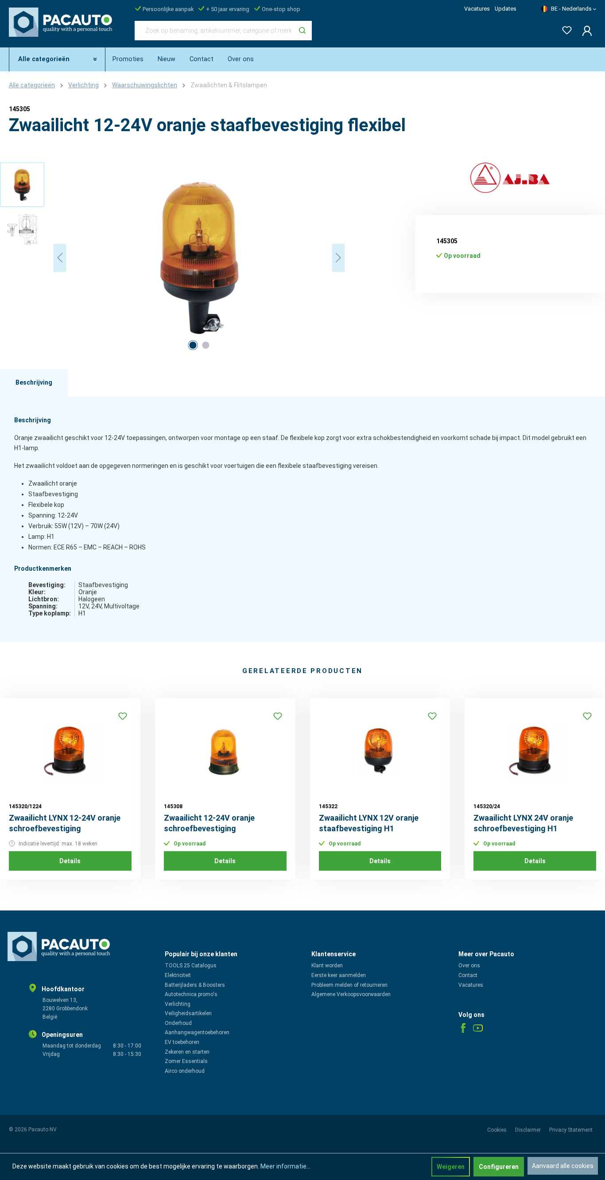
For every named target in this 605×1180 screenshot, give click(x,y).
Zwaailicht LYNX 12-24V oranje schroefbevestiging (64, 823)
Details (70, 861)
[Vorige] (59, 257)
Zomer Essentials (186, 1061)
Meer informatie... (285, 1166)
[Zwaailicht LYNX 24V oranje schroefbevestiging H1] (534, 751)
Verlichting (177, 1004)
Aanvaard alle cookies (562, 1165)
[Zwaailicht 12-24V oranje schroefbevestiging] (225, 751)
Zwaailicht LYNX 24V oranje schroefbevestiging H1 (523, 823)
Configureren (499, 1166)
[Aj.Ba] (510, 178)
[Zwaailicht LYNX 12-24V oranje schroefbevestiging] (70, 751)
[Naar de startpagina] (63, 29)
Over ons (469, 965)
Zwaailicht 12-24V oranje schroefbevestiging (209, 823)
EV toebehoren (182, 1042)
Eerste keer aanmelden (338, 975)
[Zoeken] (302, 30)
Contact (467, 975)
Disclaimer (528, 1130)
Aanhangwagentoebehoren (197, 1032)
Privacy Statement (571, 1130)
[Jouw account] (584, 30)
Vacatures (477, 8)
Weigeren (451, 1166)
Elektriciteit (178, 975)
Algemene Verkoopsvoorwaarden (351, 994)
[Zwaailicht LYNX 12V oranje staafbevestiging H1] (380, 751)
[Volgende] (338, 257)
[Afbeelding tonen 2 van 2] (205, 345)
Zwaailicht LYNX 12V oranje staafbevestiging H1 (369, 823)
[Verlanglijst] (564, 28)
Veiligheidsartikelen (188, 1013)
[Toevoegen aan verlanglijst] (123, 716)
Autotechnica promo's (191, 994)
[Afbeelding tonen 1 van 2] (192, 345)
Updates (505, 8)
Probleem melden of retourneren (349, 985)
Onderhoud (178, 1023)
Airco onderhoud (185, 1071)
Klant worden (327, 965)
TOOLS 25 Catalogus (191, 965)
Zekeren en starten (187, 1052)
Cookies (497, 1130)
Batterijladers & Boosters (195, 985)
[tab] (34, 383)
